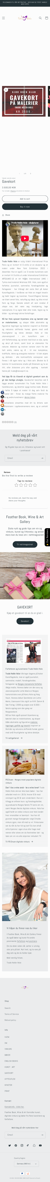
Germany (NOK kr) (23, 1164)
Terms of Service (12, 1014)
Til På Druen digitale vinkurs (18, 841)
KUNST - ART (10, 1067)
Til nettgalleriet (12, 738)
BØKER (7, 1055)
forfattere (21, 941)
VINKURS (8, 1049)
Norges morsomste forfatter (30, 684)
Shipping (13, 191)
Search (7, 1008)
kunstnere (32, 941)
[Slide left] (19, 173)
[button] (3, 18)
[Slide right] (30, 173)
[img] (7, 422)
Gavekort (25, 621)
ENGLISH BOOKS (11, 1061)
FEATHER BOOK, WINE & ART (22, 1178)
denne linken (30, 397)
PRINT (7, 1091)
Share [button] (7, 215)
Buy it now (25, 206)
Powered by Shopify (35, 1178)
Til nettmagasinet (25, 544)
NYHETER (8, 1085)
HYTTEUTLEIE (10, 1079)
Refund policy (10, 1020)
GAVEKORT (9, 1073)
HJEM (7, 1037)
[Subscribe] (42, 458)
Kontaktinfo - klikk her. (14, 1106)
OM (6, 1043)
